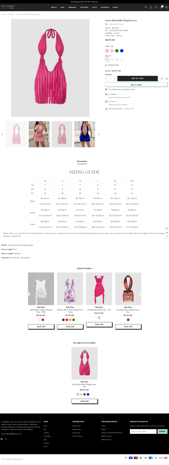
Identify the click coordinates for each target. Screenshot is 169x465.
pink (99, 317)
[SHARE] (166, 78)
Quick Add (41, 326)
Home (3, 14)
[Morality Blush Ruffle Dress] (99, 288)
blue (88, 394)
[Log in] (151, 7)
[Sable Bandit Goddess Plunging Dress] (41, 288)
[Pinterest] (1, 439)
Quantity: (108, 74)
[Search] (146, 7)
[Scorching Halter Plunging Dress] (128, 288)
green (73, 319)
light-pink (81, 394)
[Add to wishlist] (161, 78)
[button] (2, 134)
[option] (50, 68)
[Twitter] (5, 439)
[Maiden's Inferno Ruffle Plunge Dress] (70, 288)
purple (63, 319)
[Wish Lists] (156, 7)
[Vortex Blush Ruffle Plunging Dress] (84, 363)
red (42, 319)
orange (70, 319)
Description (82, 161)
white (39, 319)
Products (11, 14)
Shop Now (95, 2)
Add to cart (137, 78)
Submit (162, 431)
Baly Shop (115, 28)
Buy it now (136, 85)
